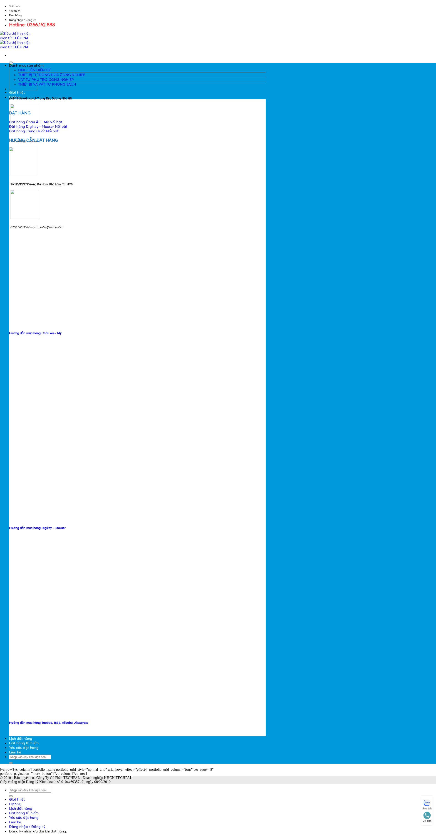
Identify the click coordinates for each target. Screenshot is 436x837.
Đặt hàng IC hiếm (24, 743)
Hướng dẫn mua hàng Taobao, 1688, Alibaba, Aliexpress (48, 722)
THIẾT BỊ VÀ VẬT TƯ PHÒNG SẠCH (47, 84)
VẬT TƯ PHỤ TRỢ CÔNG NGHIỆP (46, 79)
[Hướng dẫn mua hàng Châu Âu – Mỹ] (43, 324)
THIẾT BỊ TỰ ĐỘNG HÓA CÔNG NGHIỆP (51, 74)
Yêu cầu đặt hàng (24, 747)
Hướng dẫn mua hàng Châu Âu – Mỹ (35, 333)
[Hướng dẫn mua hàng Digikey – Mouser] (43, 518)
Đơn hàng (15, 15)
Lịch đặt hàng (20, 738)
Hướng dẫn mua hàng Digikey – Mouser (37, 528)
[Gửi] (11, 763)
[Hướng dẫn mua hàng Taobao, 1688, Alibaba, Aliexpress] (43, 713)
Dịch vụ (15, 97)
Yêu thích (14, 10)
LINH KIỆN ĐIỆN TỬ (34, 70)
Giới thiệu (17, 92)
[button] (137, 65)
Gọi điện (427, 820)
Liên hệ (15, 752)
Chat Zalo (427, 808)
